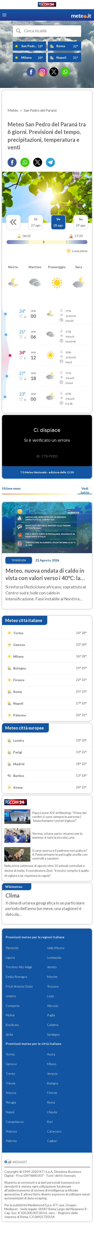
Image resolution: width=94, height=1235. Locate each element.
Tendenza (19, 560)
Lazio (50, 996)
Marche (52, 977)
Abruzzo (52, 1006)
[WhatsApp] (65, 71)
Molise (10, 1015)
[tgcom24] (47, 5)
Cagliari (52, 1141)
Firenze (52, 1093)
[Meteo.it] (81, 15)
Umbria (11, 996)
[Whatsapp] (24, 162)
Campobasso (15, 1122)
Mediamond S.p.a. (40, 1205)
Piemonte (12, 948)
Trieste (11, 1083)
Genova (11, 1064)
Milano (51, 1064)
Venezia (52, 1073)
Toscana (52, 986)
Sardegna (53, 1034)
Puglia (51, 1015)
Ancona (11, 1093)
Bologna (52, 1083)
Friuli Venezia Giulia (19, 986)
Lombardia (54, 957)
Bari (50, 1122)
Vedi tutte (85, 490)
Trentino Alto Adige (19, 967)
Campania (12, 1006)
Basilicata (12, 1025)
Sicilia (9, 1034)
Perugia (11, 1102)
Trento (10, 1073)
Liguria (10, 957)
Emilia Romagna (16, 977)
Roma (51, 1102)
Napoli (10, 1112)
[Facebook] (31, 71)
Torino (10, 1054)
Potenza (11, 1131)
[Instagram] (42, 71)
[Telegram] (50, 162)
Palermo (11, 1141)
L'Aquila (52, 1112)
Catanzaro (54, 1131)
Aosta (51, 1054)
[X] (53, 71)
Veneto (52, 967)
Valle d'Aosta (55, 948)
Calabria (52, 1025)
